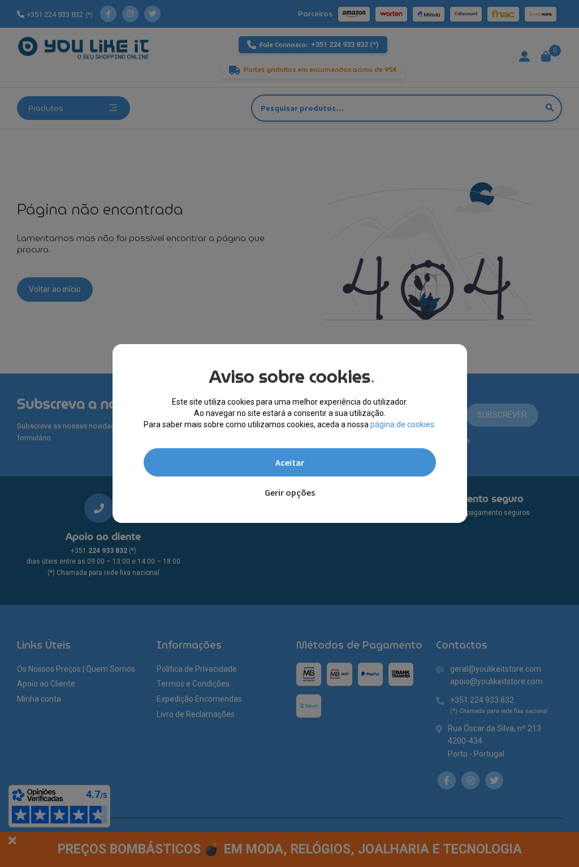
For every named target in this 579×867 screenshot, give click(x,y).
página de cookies (402, 424)
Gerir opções (290, 492)
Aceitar (289, 462)
